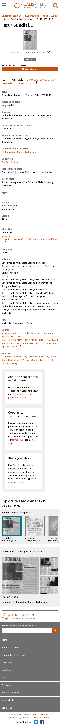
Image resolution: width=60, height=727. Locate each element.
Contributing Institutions (14, 655)
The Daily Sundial (49, 16)
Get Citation (30, 59)
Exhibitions (7, 670)
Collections (7, 662)
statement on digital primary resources (20, 396)
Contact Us (7, 708)
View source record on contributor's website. (29, 81)
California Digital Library (37, 717)
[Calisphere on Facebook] (42, 722)
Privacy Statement (11, 692)
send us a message (17, 482)
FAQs (4, 677)
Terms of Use (8, 685)
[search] (55, 6)
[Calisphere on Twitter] (36, 722)
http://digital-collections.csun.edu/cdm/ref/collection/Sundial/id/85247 (29, 239)
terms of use (18, 440)
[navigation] (4, 6)
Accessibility (8, 700)
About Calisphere (10, 647)
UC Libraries (44, 714)
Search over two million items (19, 625)
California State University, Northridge (21, 16)
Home (4, 640)
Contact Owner (31, 69)
